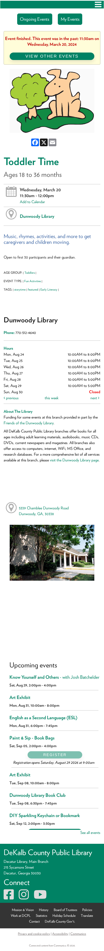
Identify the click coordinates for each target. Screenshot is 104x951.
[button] (98, 4)
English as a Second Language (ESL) (43, 717)
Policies (87, 910)
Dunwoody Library (37, 216)
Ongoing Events (34, 19)
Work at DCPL (21, 915)
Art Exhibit (19, 697)
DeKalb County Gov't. (60, 921)
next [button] (94, 398)
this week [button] (52, 398)
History (43, 910)
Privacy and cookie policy (34, 934)
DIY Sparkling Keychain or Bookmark (44, 815)
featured (33, 289)
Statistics (41, 915)
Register (55, 755)
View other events (52, 56)
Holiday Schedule (64, 915)
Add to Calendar (32, 202)
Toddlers (29, 272)
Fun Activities (32, 281)
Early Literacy (48, 289)
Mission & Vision (23, 910)
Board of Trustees (65, 910)
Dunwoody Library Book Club (37, 795)
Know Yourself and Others (54, 677)
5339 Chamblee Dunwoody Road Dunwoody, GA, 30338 (44, 511)
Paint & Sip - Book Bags (31, 738)
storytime (20, 289)
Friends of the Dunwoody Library (28, 423)
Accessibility (60, 934)
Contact (34, 921)
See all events (90, 832)
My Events (70, 19)
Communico (78, 934)
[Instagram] (24, 897)
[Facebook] (9, 897)
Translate (87, 915)
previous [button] (12, 398)
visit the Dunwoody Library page (74, 460)
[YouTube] (40, 897)
